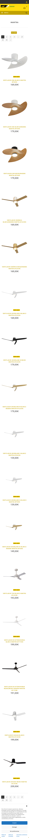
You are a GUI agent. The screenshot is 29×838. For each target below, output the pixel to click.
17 (22, 37)
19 (6, 40)
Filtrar (14, 33)
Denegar (14, 827)
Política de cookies (4, 835)
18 (2, 40)
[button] (26, 806)
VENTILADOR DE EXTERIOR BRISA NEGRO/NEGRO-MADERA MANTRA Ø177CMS (14, 688)
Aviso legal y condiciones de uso (21, 835)
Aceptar (14, 822)
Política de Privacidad (11, 835)
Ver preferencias (14, 831)
